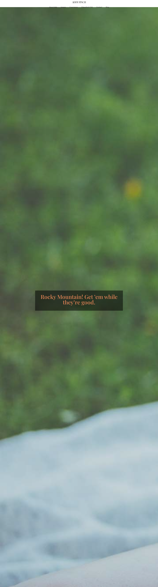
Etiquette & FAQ (87, 7)
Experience (74, 7)
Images (63, 7)
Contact (99, 7)
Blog (107, 7)
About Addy (53, 7)
